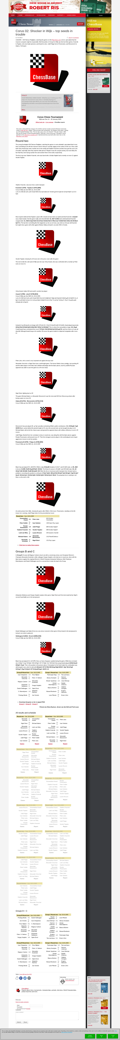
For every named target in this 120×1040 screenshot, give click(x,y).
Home (20, 15)
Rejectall (101, 1036)
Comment (18, 1010)
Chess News (26, 24)
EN (65, 24)
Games (22, 744)
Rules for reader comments (22, 1002)
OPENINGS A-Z (29, 15)
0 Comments (76, 37)
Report (37, 744)
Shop (13, 15)
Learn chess (71, 15)
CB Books (51, 15)
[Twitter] (25, 978)
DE (63, 24)
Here (116, 1031)
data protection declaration (66, 1032)
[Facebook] (21, 978)
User (18, 1005)
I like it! (70, 37)
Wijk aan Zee (24, 130)
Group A (21, 704)
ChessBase (25, 988)
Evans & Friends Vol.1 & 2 (96, 998)
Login (100, 15)
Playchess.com (56, 40)
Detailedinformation (90, 1036)
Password (19, 1007)
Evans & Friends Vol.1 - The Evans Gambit (97, 1012)
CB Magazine (41, 15)
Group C (35, 704)
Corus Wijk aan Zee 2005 (26, 974)
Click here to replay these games (29, 545)
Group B (28, 704)
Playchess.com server (22, 136)
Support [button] (60, 15)
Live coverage (49, 122)
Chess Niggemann (69, 980)
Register (28, 1008)
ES (67, 24)
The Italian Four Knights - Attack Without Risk (97, 980)
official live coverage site (30, 135)
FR (68, 24)
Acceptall (112, 1036)
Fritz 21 (24, 95)
